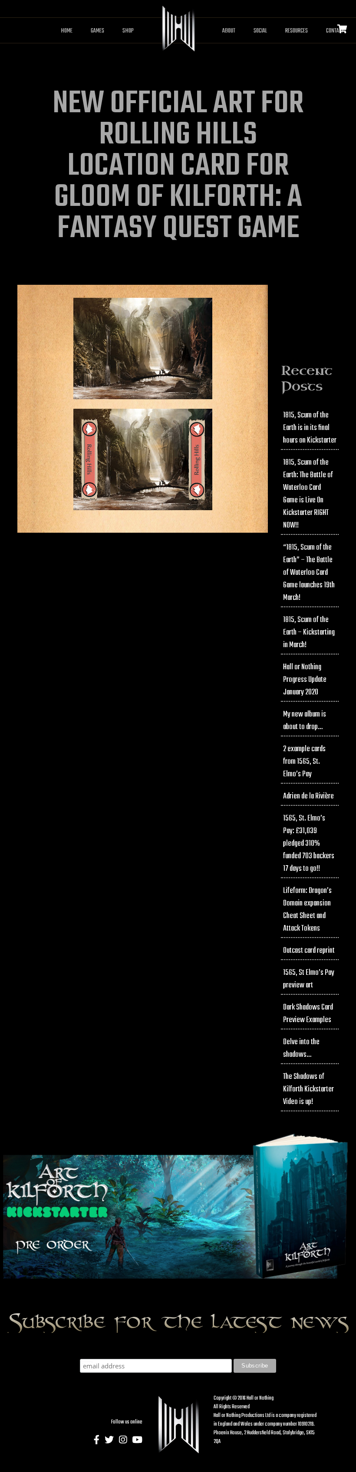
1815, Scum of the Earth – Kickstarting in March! (309, 632)
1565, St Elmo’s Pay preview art (308, 979)
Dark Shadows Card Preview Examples (308, 1013)
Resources (296, 31)
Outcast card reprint (309, 950)
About (228, 31)
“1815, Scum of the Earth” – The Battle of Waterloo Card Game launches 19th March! (309, 572)
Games (97, 31)
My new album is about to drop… (304, 720)
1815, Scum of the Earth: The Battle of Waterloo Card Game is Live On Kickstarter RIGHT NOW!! (308, 494)
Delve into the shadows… (301, 1048)
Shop (128, 31)
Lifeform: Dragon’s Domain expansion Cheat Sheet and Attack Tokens (307, 910)
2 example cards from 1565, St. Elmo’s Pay (304, 762)
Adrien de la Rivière (308, 796)
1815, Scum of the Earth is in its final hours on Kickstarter (309, 428)
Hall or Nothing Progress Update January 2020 (304, 680)
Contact (335, 31)
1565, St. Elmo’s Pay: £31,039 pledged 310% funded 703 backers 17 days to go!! (308, 843)
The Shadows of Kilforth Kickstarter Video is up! (308, 1089)
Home (67, 31)
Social (260, 31)
